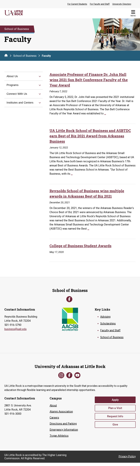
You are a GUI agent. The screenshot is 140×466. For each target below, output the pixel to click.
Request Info (115, 416)
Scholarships (108, 323)
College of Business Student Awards (80, 245)
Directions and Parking (63, 423)
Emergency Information (64, 429)
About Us (12, 76)
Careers (54, 417)
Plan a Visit (115, 408)
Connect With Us (17, 93)
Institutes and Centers (20, 102)
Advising (105, 316)
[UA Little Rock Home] (6, 55)
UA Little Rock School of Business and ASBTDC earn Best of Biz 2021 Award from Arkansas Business (90, 136)
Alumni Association (61, 411)
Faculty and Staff (110, 330)
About (53, 405)
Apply (115, 399)
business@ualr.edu (15, 329)
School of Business (25, 55)
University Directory (121, 4)
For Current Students (77, 4)
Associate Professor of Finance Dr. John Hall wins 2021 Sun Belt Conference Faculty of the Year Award (88, 79)
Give (115, 424)
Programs (12, 84)
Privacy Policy (127, 456)
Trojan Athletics (59, 435)
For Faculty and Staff (100, 4)
